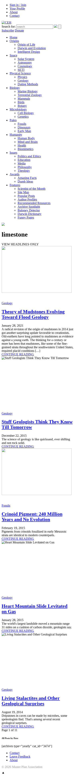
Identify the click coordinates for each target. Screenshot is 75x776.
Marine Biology (28, 91)
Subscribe (8, 30)
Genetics (23, 116)
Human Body (26, 138)
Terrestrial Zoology (30, 95)
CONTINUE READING (18, 354)
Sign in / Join (18, 5)
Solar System (26, 59)
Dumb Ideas (25, 181)
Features (15, 185)
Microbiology (18, 109)
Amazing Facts (27, 178)
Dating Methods (28, 84)
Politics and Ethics (29, 156)
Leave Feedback (20, 756)
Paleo (13, 120)
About (14, 12)
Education (24, 160)
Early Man (24, 131)
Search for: (8, 26)
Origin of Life (26, 44)
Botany (22, 105)
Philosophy (25, 167)
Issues (13, 152)
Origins (14, 41)
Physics (22, 77)
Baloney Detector (29, 210)
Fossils (22, 123)
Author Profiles (27, 199)
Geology (23, 80)
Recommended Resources (34, 203)
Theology (24, 170)
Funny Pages (26, 217)
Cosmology (25, 66)
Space (13, 55)
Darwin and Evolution (32, 48)
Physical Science (20, 73)
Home (13, 37)
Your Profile (17, 8)
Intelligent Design (29, 51)
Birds (21, 102)
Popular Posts (26, 196)
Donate (19, 30)
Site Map (23, 192)
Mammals (24, 98)
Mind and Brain (28, 142)
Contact (14, 15)
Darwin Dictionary (29, 214)
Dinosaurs (24, 127)
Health (22, 145)
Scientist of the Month (31, 188)
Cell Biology (26, 113)
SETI (21, 69)
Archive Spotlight (29, 206)
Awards (14, 174)
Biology (15, 87)
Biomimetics (25, 149)
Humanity (16, 134)
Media (22, 163)
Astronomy (25, 62)
